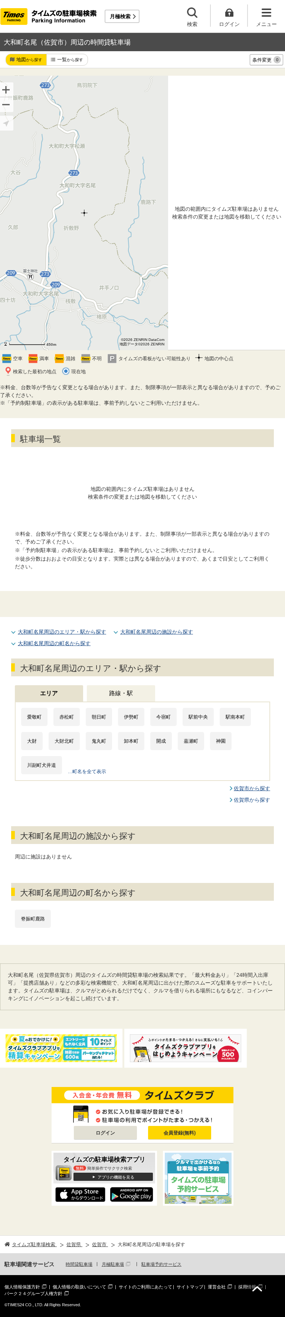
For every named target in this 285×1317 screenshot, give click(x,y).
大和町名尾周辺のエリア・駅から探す (62, 632)
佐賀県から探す (252, 800)
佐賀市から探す (252, 788)
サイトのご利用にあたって (145, 1287)
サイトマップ (190, 1287)
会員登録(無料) (180, 1133)
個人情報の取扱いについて (79, 1287)
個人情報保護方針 (22, 1287)
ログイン (105, 1133)
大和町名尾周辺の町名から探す (54, 643)
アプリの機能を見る (116, 1177)
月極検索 (120, 16)
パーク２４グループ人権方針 (33, 1293)
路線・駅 (121, 693)
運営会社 (217, 1287)
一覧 (70, 59)
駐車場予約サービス (161, 1264)
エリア (49, 693)
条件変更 (265, 60)
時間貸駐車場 (79, 1264)
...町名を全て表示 (87, 771)
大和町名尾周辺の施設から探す (156, 632)
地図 (29, 59)
